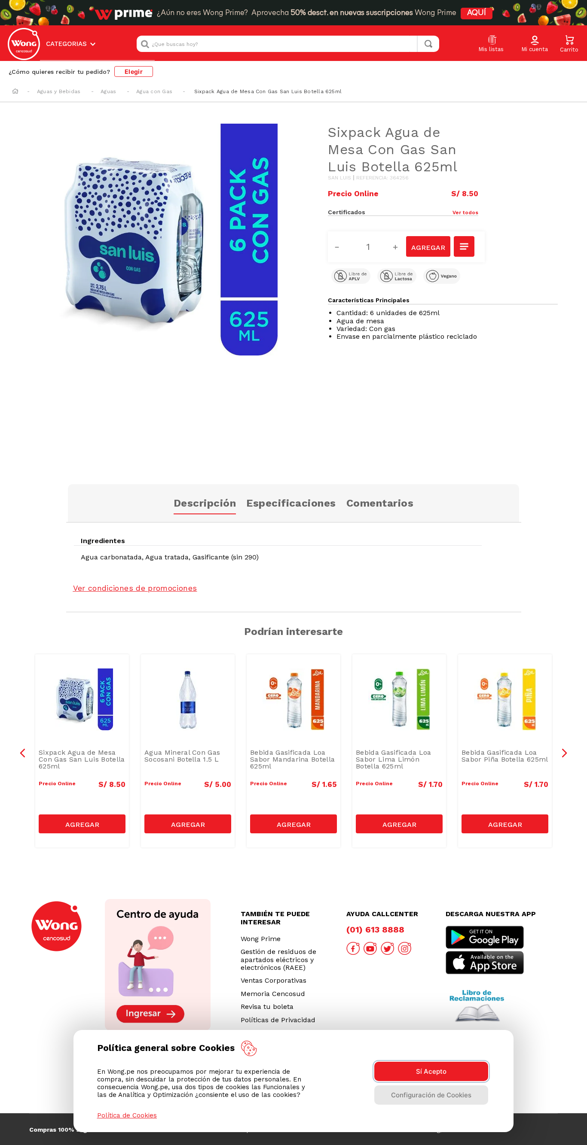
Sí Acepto (431, 1071)
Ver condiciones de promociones (135, 587)
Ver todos (465, 213)
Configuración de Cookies (431, 1095)
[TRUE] (82, 823)
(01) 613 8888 (375, 929)
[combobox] (288, 44)
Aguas (108, 91)
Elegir (134, 71)
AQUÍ (476, 13)
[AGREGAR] (428, 246)
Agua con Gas (154, 91)
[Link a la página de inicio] (15, 91)
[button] (535, 44)
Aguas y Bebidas (59, 91)
